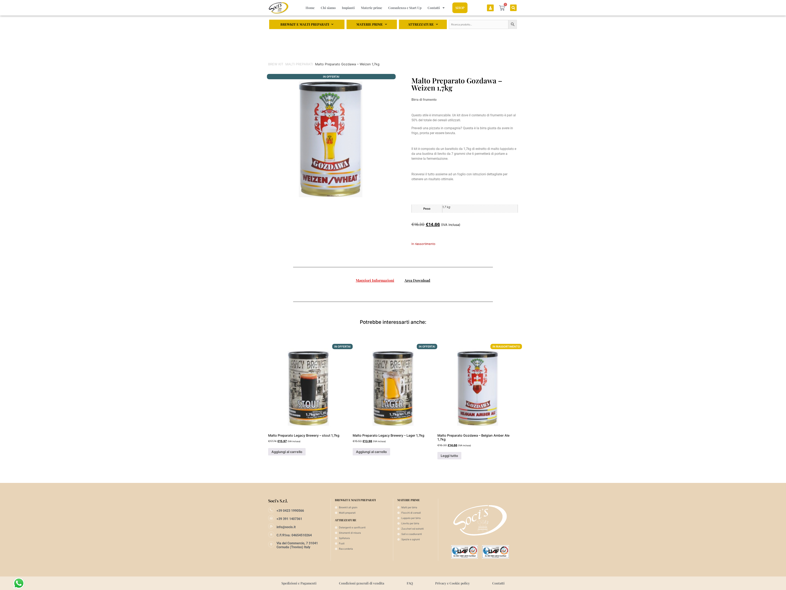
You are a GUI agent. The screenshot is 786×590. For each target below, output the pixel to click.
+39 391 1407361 (289, 519)
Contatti (434, 8)
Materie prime (371, 8)
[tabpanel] (393, 290)
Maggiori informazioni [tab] (375, 280)
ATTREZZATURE (421, 24)
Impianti (348, 8)
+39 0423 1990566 (290, 511)
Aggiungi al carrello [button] (286, 452)
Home (310, 8)
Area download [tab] (417, 280)
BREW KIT (275, 64)
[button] (513, 8)
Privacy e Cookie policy (452, 583)
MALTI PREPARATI (299, 64)
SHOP (459, 8)
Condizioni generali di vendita (361, 583)
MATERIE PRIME (369, 24)
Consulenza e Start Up (404, 8)
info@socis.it (286, 527)
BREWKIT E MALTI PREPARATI (304, 24)
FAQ (410, 583)
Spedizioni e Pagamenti (298, 583)
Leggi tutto (449, 456)
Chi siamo (328, 8)
